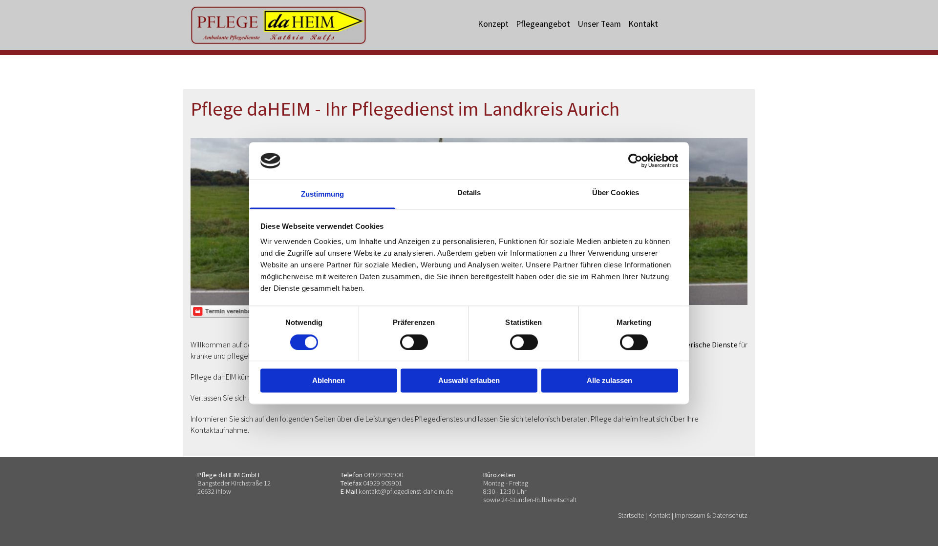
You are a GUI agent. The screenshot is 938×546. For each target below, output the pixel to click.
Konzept (493, 24)
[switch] (414, 342)
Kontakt (643, 24)
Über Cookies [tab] (615, 193)
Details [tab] (469, 193)
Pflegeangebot (543, 24)
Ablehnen (328, 381)
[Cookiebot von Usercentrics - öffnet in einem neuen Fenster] (635, 160)
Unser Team (599, 24)
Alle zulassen (609, 381)
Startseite (631, 515)
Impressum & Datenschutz (711, 515)
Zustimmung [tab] (322, 194)
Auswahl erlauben (469, 381)
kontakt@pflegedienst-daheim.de (406, 491)
